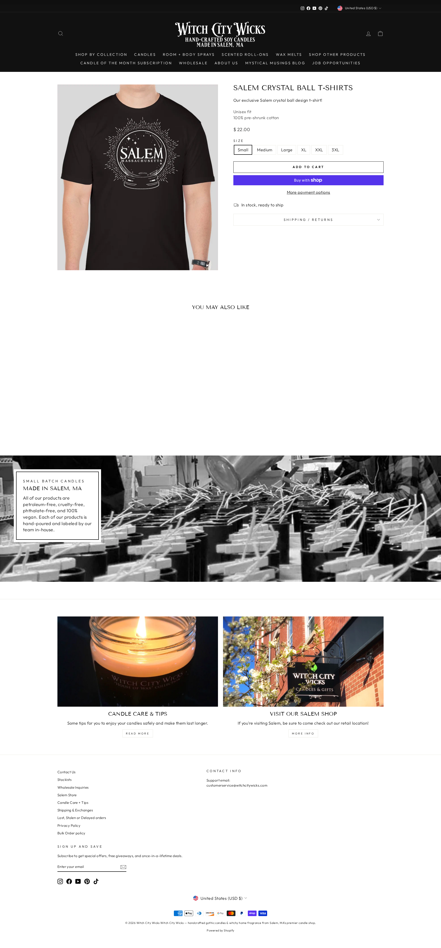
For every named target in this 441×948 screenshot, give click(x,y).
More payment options (308, 192)
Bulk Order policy (71, 833)
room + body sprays (189, 54)
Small (243, 149)
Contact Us (66, 772)
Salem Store (67, 795)
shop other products (337, 54)
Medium (264, 149)
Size (238, 141)
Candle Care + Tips (72, 802)
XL (303, 149)
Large (286, 149)
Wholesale (193, 63)
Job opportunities (336, 63)
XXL (319, 149)
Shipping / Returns (309, 220)
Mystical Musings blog (275, 63)
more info (303, 733)
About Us (226, 63)
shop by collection (101, 54)
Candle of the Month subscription (126, 63)
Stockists (64, 779)
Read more (137, 733)
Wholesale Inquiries (73, 787)
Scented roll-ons (245, 54)
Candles (145, 54)
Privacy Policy (68, 825)
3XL (335, 149)
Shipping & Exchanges (75, 810)
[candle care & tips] (137, 661)
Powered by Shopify (220, 930)
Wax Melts (289, 54)
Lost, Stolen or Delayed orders (81, 818)
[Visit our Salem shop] (303, 661)
